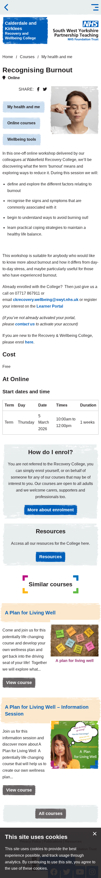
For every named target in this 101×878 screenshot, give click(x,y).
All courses (51, 813)
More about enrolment (50, 509)
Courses (27, 57)
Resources (50, 556)
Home (7, 57)
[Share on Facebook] (38, 89)
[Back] (6, 7)
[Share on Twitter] (45, 89)
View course (17, 684)
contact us (25, 324)
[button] (95, 7)
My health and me (56, 57)
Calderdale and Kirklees (21, 30)
